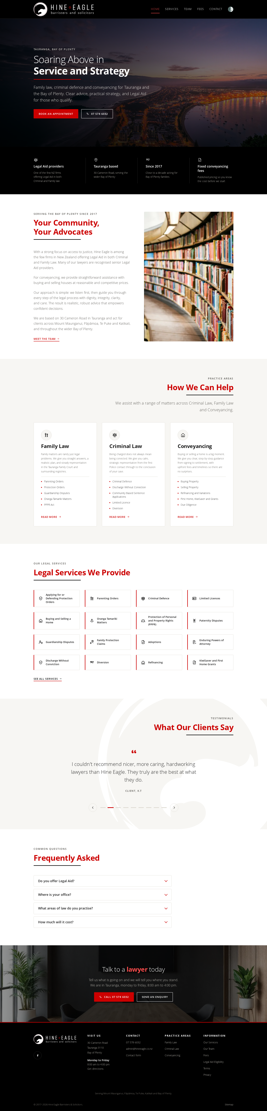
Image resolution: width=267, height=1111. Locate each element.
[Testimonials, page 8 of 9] (156, 808)
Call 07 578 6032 (116, 997)
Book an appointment (56, 114)
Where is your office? (54, 894)
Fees (200, 9)
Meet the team (45, 339)
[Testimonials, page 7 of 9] (149, 808)
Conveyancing (172, 1055)
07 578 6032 (99, 114)
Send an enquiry (155, 997)
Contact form (133, 1055)
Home (155, 9)
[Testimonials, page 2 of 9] (111, 808)
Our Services (210, 1042)
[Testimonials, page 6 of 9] (141, 808)
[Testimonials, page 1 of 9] (103, 808)
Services (171, 9)
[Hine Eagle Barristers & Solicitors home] (64, 9)
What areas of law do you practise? (65, 908)
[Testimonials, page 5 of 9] (133, 808)
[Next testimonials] (174, 807)
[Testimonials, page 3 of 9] (118, 808)
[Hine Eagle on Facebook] (38, 1055)
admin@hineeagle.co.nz (139, 1048)
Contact (216, 9)
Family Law (171, 1042)
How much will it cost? (55, 922)
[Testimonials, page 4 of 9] (126, 808)
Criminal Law (172, 1048)
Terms (206, 1068)
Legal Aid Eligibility (213, 1062)
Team (188, 9)
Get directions (95, 1068)
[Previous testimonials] (93, 807)
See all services (46, 678)
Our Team (208, 1048)
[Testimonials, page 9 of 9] (164, 808)
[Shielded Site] (230, 9)
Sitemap (229, 1104)
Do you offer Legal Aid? (56, 881)
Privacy (207, 1074)
